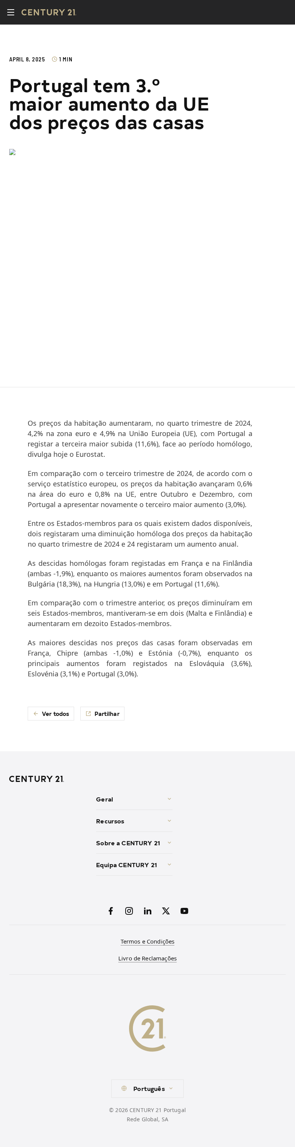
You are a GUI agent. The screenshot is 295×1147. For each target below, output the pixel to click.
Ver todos (55, 713)
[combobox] (147, 1088)
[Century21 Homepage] (49, 12)
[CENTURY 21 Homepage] (49, 779)
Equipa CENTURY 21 (126, 864)
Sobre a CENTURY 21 (128, 842)
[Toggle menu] (10, 12)
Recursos (110, 820)
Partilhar (106, 713)
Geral (104, 799)
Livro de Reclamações (147, 958)
